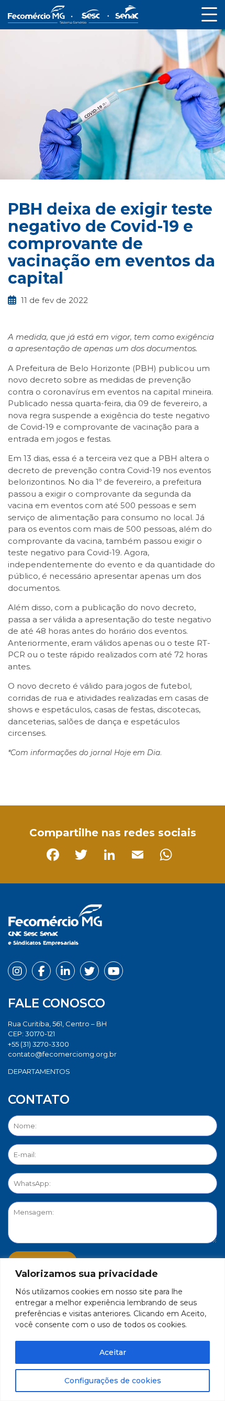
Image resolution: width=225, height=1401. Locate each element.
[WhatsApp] (131, 775)
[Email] (103, 775)
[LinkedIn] (74, 775)
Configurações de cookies (112, 1380)
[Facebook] (18, 775)
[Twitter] (46, 775)
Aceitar (112, 1352)
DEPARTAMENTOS (39, 1071)
